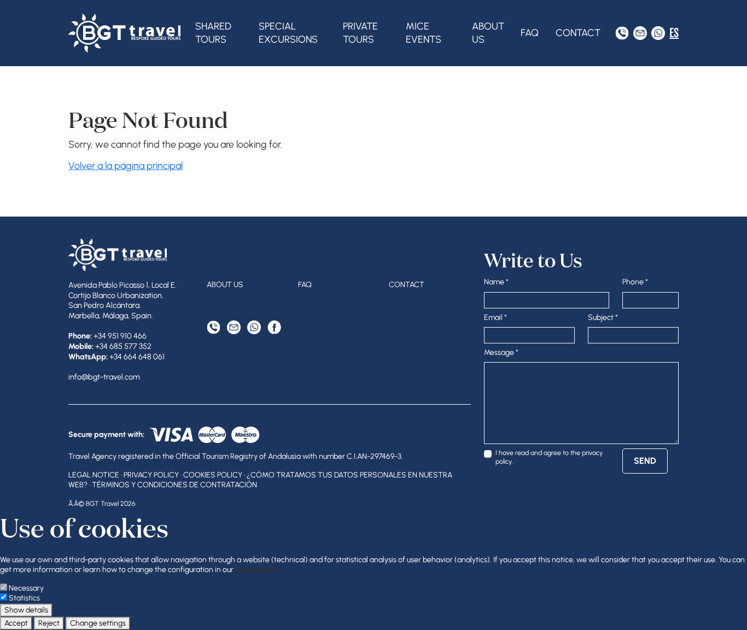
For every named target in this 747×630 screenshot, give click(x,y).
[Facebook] (274, 327)
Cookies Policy (212, 475)
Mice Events (423, 32)
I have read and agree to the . (549, 456)
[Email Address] (640, 33)
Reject (49, 623)
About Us (488, 32)
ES (674, 33)
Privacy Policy (151, 475)
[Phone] (622, 33)
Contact (578, 33)
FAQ (530, 33)
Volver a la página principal (125, 166)
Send (645, 461)
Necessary (26, 588)
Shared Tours (213, 32)
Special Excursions (288, 32)
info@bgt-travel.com (104, 377)
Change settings (98, 623)
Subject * (603, 317)
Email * (495, 317)
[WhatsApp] (658, 33)
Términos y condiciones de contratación (174, 484)
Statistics (24, 598)
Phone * (635, 282)
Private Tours (360, 32)
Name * (496, 282)
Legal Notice (93, 475)
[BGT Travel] (124, 33)
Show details (26, 610)
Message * (501, 352)
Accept (16, 623)
